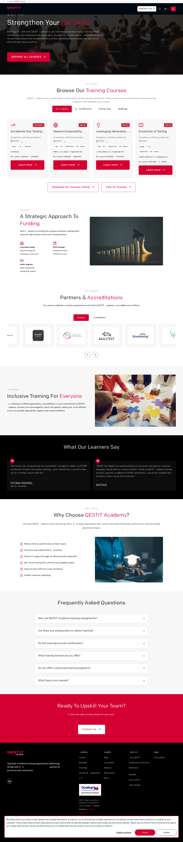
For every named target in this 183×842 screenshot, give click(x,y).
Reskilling (83, 763)
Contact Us (89, 729)
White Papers (109, 773)
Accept (145, 832)
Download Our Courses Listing (71, 187)
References (133, 768)
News (106, 778)
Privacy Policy (150, 823)
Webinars (108, 768)
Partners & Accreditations (89, 773)
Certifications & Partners (139, 763)
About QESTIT (134, 758)
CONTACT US (145, 9)
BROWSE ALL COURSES (26, 57)
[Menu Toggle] (173, 9)
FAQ (80, 778)
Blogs (106, 758)
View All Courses (116, 187)
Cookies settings (123, 832)
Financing (83, 768)
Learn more (25, 165)
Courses (82, 758)
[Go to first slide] (95, 355)
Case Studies (109, 763)
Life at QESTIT (134, 780)
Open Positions (135, 785)
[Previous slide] (87, 355)
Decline (166, 832)
